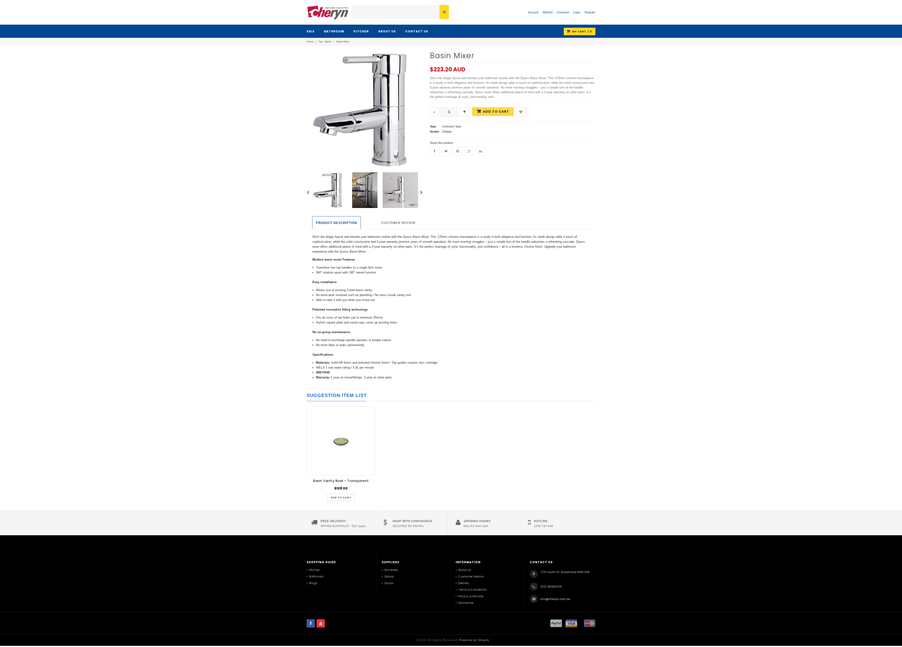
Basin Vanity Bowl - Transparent (341, 481)
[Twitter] (446, 151)
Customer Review (398, 223)
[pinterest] (457, 151)
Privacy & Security (471, 596)
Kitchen (314, 570)
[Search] (444, 12)
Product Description (336, 223)
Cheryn (447, 131)
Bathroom (316, 576)
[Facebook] (434, 151)
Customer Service (471, 576)
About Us (464, 570)
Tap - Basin (324, 41)
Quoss (388, 583)
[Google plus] (469, 151)
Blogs (313, 583)
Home (310, 41)
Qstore (388, 576)
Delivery (463, 583)
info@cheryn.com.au (555, 599)
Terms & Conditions (472, 590)
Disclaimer (466, 603)
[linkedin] (480, 151)
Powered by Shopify (474, 640)
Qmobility (391, 570)
